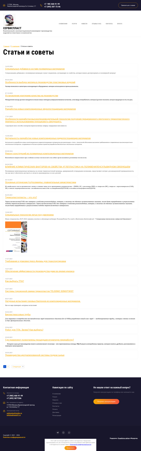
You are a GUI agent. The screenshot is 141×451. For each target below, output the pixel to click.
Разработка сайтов (123, 438)
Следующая (17, 366)
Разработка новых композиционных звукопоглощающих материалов (40, 109)
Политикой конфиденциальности (80, 444)
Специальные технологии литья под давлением (29, 215)
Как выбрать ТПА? (14, 281)
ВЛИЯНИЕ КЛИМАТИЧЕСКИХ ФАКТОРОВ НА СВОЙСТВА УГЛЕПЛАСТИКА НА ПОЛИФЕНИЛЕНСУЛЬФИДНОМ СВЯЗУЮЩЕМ (67, 167)
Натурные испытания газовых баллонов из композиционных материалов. (43, 301)
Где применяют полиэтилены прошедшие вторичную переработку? (39, 340)
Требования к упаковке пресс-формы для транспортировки (35, 261)
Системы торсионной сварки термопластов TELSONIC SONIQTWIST (39, 291)
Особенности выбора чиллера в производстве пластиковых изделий (40, 82)
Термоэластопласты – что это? (21, 197)
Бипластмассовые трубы (18, 314)
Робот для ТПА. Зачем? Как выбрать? (24, 330)
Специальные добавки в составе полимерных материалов (35, 69)
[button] (128, 5)
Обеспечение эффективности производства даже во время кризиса (39, 271)
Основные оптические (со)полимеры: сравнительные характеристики (40, 182)
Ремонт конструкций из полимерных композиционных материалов (39, 153)
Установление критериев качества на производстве (31, 95)
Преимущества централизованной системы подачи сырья (34, 355)
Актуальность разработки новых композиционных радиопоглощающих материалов (48, 138)
